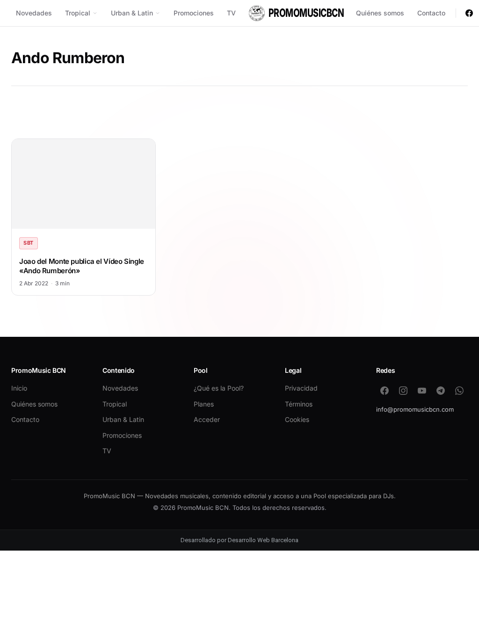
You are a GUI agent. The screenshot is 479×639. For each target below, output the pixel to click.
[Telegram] (440, 390)
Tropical (77, 13)
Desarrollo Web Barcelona (263, 540)
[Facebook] (469, 13)
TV (231, 13)
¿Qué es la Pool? (219, 388)
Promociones (194, 13)
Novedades (34, 13)
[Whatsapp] (459, 390)
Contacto (431, 13)
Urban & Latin (132, 13)
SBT (28, 243)
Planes (204, 404)
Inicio (19, 388)
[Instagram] (403, 390)
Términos (298, 404)
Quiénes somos (380, 13)
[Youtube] (422, 390)
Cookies (297, 419)
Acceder (207, 419)
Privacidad (301, 388)
